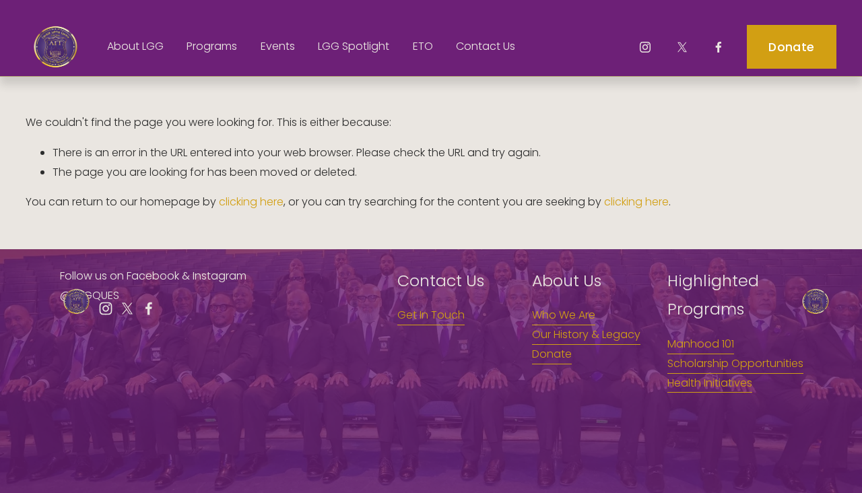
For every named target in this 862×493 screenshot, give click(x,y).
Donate (791, 47)
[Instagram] (645, 47)
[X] (682, 47)
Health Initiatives (709, 383)
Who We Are (563, 315)
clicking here (251, 201)
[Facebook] (718, 47)
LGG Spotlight (353, 46)
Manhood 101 (700, 344)
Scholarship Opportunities (735, 363)
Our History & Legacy (586, 334)
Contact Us (485, 46)
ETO (423, 46)
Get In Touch (431, 315)
